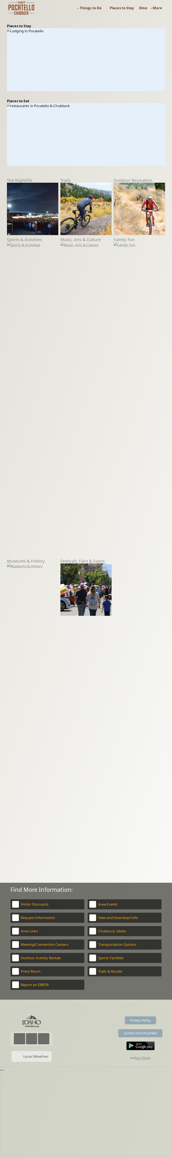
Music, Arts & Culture (80, 239)
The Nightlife (19, 180)
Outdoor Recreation (133, 180)
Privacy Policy (140, 1020)
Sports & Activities (24, 239)
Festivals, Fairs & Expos (82, 561)
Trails (65, 180)
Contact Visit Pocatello (140, 1033)
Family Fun (124, 239)
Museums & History (26, 561)
